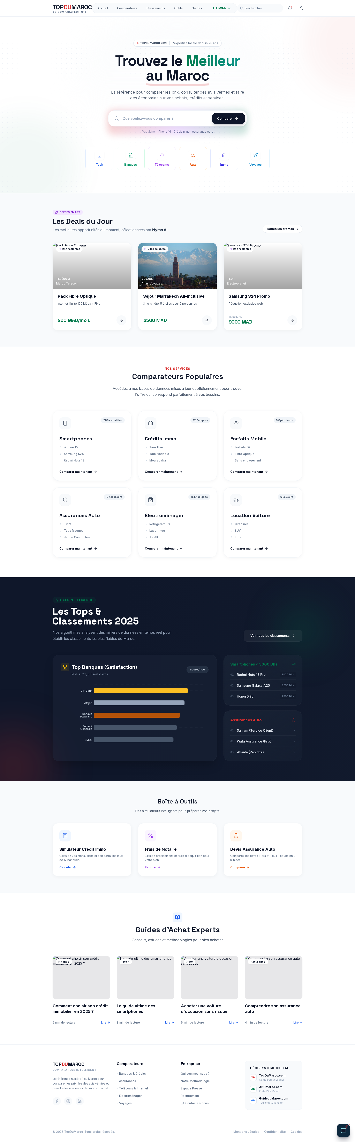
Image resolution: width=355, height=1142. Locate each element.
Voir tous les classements (269, 636)
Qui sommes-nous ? (195, 1073)
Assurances (127, 1081)
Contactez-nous (197, 1103)
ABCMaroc (224, 8)
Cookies (296, 1131)
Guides (197, 8)
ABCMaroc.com (270, 1087)
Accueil (103, 8)
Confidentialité (275, 1131)
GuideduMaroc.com (273, 1098)
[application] (135, 715)
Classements (155, 8)
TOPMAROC (68, 1064)
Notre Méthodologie (195, 1081)
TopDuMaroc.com (272, 1075)
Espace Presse (191, 1088)
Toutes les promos (280, 229)
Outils (178, 8)
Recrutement (190, 1095)
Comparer (225, 118)
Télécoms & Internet (133, 1088)
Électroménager (130, 1095)
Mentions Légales (246, 1131)
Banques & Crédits (132, 1073)
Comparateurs (127, 8)
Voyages (125, 1103)
